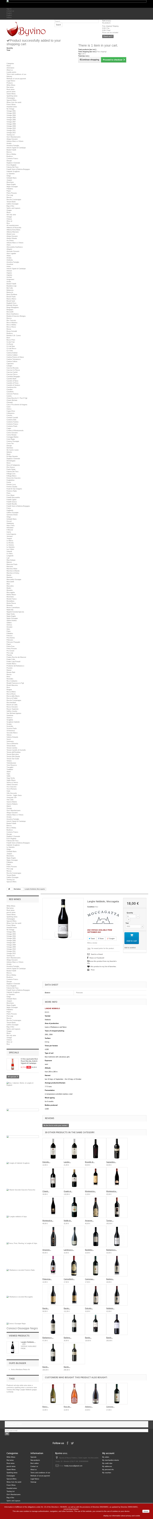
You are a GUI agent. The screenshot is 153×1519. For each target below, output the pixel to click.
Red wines (10, 87)
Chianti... (45, 1191)
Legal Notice (11, 81)
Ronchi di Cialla (12, 705)
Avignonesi (10, 279)
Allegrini (9, 249)
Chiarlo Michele (12, 400)
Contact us (10, 11)
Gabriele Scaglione (13, 171)
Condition (91, 907)
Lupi (8, 558)
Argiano (9, 273)
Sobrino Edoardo (12, 737)
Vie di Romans (12, 789)
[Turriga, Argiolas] (117, 1207)
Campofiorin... (69, 1279)
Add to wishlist (130, 948)
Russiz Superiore (12, 709)
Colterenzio (10, 413)
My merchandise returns (110, 1460)
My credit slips (107, 1463)
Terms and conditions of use (16, 74)
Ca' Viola (10, 351)
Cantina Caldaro (12, 355)
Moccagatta (11, 592)
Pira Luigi (10, 195)
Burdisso (10, 156)
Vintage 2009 (11, 126)
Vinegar (9, 217)
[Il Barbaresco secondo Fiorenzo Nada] (23, 1282)
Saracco (9, 718)
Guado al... (68, 1191)
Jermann (10, 536)
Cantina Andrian (12, 353)
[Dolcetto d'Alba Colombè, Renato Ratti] (95, 1295)
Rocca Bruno (11, 694)
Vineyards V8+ (12, 797)
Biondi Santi (11, 301)
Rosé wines (11, 89)
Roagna (9, 689)
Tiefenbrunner (11, 763)
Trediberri (10, 769)
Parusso (9, 636)
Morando (10, 605)
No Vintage (10, 109)
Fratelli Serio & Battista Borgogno (18, 169)
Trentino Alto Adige (13, 1390)
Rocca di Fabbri (12, 698)
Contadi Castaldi (12, 417)
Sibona (9, 735)
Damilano (10, 448)
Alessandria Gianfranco (15, 247)
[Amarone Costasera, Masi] (95, 1207)
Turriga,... (110, 1221)
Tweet (92, 938)
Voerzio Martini (12, 802)
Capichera (10, 363)
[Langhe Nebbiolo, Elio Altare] (74, 1148)
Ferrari (9, 482)
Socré (9, 739)
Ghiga (9, 176)
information (10, 68)
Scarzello (10, 726)
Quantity (130, 913)
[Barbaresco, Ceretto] (53, 1324)
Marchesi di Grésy (13, 573)
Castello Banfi (11, 379)
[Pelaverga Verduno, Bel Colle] (53, 1265)
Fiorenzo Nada (12, 491)
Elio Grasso (11, 467)
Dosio (9, 463)
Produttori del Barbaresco (15, 666)
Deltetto (9, 452)
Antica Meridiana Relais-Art (20, 1369)
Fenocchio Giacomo (13, 478)
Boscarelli (10, 312)
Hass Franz (11, 525)
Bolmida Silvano (12, 305)
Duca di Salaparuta (13, 465)
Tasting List (11, 135)
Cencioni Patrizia (12, 394)
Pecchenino (11, 638)
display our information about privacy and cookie (121, 1516)
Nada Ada (10, 610)
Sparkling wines (12, 96)
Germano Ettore (12, 515)
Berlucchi (10, 292)
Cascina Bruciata (12, 368)
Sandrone (10, 715)
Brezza (9, 152)
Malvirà (9, 562)
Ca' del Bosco (11, 348)
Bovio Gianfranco (13, 314)
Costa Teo (10, 443)
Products (10, 83)
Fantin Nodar (11, 469)
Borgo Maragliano (13, 307)
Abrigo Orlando (12, 238)
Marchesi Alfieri (12, 569)
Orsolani (9, 627)
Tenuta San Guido (13, 759)
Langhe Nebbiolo (26, 1390)
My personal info (108, 1469)
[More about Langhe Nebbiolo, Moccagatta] (13, 1347)
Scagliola (10, 720)
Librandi (9, 551)
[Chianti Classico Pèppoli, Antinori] (53, 1178)
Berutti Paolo (11, 297)
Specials (14, 1052)
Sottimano (10, 741)
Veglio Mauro (11, 780)
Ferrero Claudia (12, 487)
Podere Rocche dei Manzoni (16, 657)
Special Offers (11, 100)
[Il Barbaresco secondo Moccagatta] (23, 1309)
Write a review (92, 943)
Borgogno (10, 310)
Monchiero (10, 182)
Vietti (8, 791)
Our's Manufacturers (14, 137)
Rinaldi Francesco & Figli (15, 683)
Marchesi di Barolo (13, 571)
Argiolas (9, 275)
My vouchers (106, 1473)
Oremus (9, 625)
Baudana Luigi (11, 286)
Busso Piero (11, 340)
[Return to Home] (9, 889)
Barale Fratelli (11, 150)
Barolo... (45, 1308)
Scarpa (9, 724)
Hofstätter (10, 528)
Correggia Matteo (12, 437)
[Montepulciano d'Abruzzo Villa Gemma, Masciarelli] (53, 1207)
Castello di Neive (12, 381)
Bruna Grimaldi (12, 331)
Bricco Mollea (11, 154)
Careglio (9, 366)
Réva (8, 677)
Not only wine (11, 215)
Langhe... (67, 1162)
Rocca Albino (11, 692)
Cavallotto (10, 392)
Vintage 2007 (11, 122)
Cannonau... (89, 1279)
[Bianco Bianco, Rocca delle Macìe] (53, 1393)
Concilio (9, 415)
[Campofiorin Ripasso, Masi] (74, 1265)
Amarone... (89, 1221)
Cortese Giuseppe (13, 441)
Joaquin (9, 180)
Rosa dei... (67, 1407)
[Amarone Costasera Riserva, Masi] (53, 1236)
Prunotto (9, 668)
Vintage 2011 (11, 130)
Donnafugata (11, 461)
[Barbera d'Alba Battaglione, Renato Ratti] (117, 1265)
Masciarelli (10, 582)
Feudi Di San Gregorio (14, 489)
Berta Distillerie (12, 294)
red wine (17, 1385)
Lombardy (10, 1392)
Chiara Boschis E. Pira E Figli (17, 398)
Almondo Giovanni (13, 251)
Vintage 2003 (11, 113)
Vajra (8, 774)
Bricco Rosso (11, 327)
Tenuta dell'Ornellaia (13, 752)
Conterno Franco (12, 158)
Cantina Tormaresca (13, 359)
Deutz (9, 454)
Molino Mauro (11, 594)
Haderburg (10, 523)
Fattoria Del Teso (12, 167)
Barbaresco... (111, 1250)
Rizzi (8, 687)
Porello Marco (11, 664)
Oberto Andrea (11, 620)
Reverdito (10, 679)
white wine (23, 1385)
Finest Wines (11, 104)
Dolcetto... (46, 1162)
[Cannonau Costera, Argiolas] (95, 1265)
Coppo (9, 428)
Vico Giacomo (11, 787)
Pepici (9, 191)
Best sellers (34, 1463)
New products (35, 1460)
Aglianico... (89, 1407)
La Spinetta (10, 174)
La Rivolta (10, 543)
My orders (105, 1457)
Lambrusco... (69, 1250)
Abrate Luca (11, 234)
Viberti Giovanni (12, 784)
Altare (9, 256)
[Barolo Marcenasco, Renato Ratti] (53, 1295)
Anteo (9, 266)
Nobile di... (68, 1221)
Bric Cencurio (11, 320)
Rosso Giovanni (12, 707)
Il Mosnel (10, 530)
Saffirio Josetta (12, 711)
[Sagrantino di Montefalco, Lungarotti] (117, 1148)
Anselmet (10, 264)
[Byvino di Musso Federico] (29, 29)
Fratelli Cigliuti (11, 499)
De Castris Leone (13, 450)
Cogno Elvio (11, 411)
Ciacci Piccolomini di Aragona (17, 405)
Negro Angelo (11, 184)
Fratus (9, 508)
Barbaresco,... (47, 1338)
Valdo (8, 776)
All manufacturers (13, 225)
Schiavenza (11, 730)
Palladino (10, 189)
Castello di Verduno (13, 385)
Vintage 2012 (11, 132)
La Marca (10, 541)
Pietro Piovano (12, 193)
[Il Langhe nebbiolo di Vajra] (23, 1229)
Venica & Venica (12, 782)
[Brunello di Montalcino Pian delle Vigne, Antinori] (95, 1148)
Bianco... (45, 1407)
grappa (34, 1390)
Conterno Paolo (12, 426)
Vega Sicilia (11, 778)
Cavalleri (10, 389)
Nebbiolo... (110, 1308)
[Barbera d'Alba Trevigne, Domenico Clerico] (74, 1324)
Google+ (112, 938)
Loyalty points (11, 72)
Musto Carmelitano (13, 607)
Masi (8, 584)
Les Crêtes (10, 549)
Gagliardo (10, 510)
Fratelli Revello (12, 504)
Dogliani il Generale (13, 163)
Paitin (9, 631)
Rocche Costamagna (14, 199)
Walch (9, 806)
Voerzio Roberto (12, 804)
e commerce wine (31, 1387)
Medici (9, 588)
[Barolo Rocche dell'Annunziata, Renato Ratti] (74, 1295)
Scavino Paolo (12, 728)
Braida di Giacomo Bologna (16, 316)
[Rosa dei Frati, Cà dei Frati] (74, 1393)
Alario (9, 245)
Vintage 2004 (11, 115)
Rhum (9, 212)
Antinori (9, 271)
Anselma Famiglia (13, 145)
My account (108, 1453)
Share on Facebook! (96, 958)
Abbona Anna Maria (13, 230)
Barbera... (110, 1279)
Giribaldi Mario (11, 178)
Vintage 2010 (11, 128)
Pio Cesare (10, 651)
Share (101, 938)
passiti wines (11, 91)
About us (10, 70)
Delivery (9, 76)
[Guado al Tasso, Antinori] (74, 1178)
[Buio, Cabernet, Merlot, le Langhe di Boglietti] (23, 1095)
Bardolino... (89, 1250)
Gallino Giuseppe (12, 204)
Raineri (9, 670)
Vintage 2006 (11, 120)
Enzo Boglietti (11, 165)
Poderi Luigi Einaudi (13, 661)
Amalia (9, 143)
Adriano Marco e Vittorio (15, 141)
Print (92, 970)
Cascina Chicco (12, 374)
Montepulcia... (90, 1191)
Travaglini (10, 767)
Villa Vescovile (12, 793)
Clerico (9, 409)
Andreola (10, 260)
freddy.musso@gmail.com (73, 1466)
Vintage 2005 (11, 117)
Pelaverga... (47, 1279)
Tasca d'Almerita (12, 743)
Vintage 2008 (11, 124)
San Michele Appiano (14, 713)
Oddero (9, 623)
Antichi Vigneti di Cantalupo (16, 148)
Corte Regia (11, 439)
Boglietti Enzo (11, 303)
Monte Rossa (11, 603)
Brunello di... (90, 1162)
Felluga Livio (11, 474)
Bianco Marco (11, 299)
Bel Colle (10, 288)
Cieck (9, 407)
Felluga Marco (11, 476)
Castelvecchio (11, 387)
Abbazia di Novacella (14, 227)
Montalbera (10, 601)
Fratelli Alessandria (13, 497)
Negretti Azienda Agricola (15, 612)
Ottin (8, 629)
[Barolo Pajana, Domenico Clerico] (53, 1353)
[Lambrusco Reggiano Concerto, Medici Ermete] (74, 1236)
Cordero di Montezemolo (15, 430)
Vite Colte (10, 800)
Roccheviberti (11, 702)
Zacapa (9, 808)
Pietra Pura (10, 646)
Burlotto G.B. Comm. (14, 335)
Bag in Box (10, 206)
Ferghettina (10, 480)
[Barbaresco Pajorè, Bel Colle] (117, 1236)
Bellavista (10, 290)
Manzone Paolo (12, 564)
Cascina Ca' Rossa (13, 370)
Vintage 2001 (11, 111)
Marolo (9, 575)
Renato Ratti (11, 672)
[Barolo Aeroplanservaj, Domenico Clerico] (95, 1324)
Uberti (9, 772)
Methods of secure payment (16, 79)
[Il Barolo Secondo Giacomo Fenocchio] (23, 1202)
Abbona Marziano (13, 232)
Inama (9, 532)
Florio (8, 493)
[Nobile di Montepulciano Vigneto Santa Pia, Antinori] (74, 1207)
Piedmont (10, 1385)
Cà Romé (10, 344)
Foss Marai (10, 495)
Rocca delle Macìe (13, 696)
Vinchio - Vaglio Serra (14, 795)
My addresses (107, 1466)
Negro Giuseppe (12, 186)
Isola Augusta (11, 534)
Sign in (9, 9)
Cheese (9, 219)
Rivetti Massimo (12, 685)
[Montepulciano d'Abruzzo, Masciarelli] (95, 1178)
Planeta (9, 655)
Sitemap (33, 1482)
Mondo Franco (11, 599)
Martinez (10, 577)
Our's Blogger (17, 1363)
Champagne (11, 98)
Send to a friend (97, 954)
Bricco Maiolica (12, 322)
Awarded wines (12, 107)
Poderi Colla (11, 659)
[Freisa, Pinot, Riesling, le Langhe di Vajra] (23, 1255)
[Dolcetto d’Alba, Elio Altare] (53, 1148)
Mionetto (10, 590)
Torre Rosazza (12, 765)
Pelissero (10, 640)
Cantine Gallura (12, 361)
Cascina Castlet (12, 372)
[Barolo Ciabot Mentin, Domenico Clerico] (117, 1324)
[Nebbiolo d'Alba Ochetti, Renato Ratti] (117, 1295)
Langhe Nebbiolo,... (28, 1342)
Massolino (10, 586)
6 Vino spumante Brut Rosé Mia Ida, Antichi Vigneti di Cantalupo (29, 1061)
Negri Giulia (11, 614)
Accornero (10, 240)
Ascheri (9, 277)
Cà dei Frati (11, 342)
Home (9, 66)
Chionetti (10, 402)
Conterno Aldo (11, 420)
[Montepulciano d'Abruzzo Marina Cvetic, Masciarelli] (117, 1178)
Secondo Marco (12, 733)
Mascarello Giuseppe (14, 579)
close (146, 1511)
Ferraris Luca (11, 484)
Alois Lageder (11, 253)
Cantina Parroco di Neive (15, 357)
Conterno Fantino (12, 422)
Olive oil (9, 221)
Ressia (9, 197)
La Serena (10, 545)
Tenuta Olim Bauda (13, 756)
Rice (8, 223)
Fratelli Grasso (12, 502)
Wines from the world (14, 102)
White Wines (11, 85)
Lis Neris (10, 553)
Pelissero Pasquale (13, 642)
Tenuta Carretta (12, 748)
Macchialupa (11, 560)
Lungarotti (10, 556)
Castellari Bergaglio (13, 376)
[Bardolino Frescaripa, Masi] (95, 1236)
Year (127, 923)
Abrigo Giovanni (12, 139)
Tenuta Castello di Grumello (16, 750)
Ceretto (9, 396)
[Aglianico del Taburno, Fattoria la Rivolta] (95, 1393)
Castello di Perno (12, 383)
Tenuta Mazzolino (13, 754)
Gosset (9, 521)
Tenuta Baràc (11, 202)
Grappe (9, 210)
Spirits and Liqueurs (13, 208)
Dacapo (9, 161)
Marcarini (10, 566)
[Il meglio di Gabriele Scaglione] (23, 1175)
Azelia (9, 281)
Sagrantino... (111, 1162)
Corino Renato (11, 435)
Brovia (9, 329)
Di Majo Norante (12, 456)
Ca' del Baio (11, 346)
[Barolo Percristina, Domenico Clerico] (74, 1353)
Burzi (8, 338)
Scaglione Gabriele (13, 722)
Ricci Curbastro (12, 681)
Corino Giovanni (12, 433)
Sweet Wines (11, 94)
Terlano (9, 761)
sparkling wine (19, 1387)
